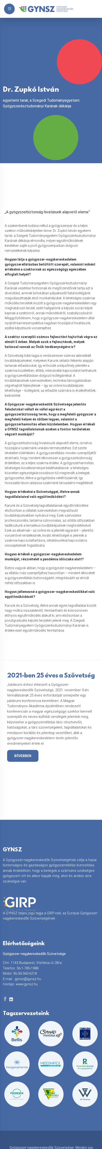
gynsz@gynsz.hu (28, 979)
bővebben (22, 756)
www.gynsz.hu (27, 984)
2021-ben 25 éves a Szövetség (51, 676)
